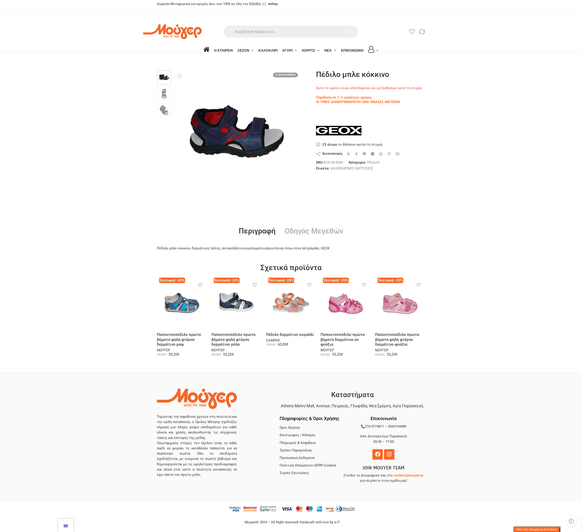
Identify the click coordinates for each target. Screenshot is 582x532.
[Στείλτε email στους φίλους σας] (397, 154)
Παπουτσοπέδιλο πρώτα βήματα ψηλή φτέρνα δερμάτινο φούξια (397, 339)
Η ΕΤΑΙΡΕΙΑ (223, 50)
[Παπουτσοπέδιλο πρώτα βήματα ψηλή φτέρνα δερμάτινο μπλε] (236, 304)
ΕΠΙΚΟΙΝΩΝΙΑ (352, 50)
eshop (273, 4)
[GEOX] (338, 130)
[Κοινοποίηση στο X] (348, 154)
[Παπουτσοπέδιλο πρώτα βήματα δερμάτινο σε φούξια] (346, 304)
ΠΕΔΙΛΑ (373, 163)
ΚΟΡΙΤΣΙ (308, 50)
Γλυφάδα (359, 405)
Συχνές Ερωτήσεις (294, 473)
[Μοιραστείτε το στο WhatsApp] (381, 154)
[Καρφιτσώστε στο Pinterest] (364, 154)
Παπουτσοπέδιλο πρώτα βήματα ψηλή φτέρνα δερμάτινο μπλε (233, 339)
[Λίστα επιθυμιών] (179, 76)
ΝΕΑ (328, 50)
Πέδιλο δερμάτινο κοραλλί (290, 334)
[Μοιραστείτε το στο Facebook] (356, 154)
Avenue (323, 405)
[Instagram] (389, 454)
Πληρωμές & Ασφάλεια (298, 443)
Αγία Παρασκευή (408, 405)
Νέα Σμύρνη (380, 405)
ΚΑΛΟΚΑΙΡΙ (268, 50)
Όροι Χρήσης (290, 428)
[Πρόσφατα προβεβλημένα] (571, 521)
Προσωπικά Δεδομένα (297, 458)
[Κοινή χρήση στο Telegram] (372, 154)
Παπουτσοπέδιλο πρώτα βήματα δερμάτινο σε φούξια (343, 339)
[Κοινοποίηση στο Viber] (389, 154)
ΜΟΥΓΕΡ (163, 350)
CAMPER (273, 340)
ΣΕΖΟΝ (243, 50)
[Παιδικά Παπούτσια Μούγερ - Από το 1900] (186, 31)
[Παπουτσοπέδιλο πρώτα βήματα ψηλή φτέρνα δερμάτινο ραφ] (182, 304)
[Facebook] (377, 454)
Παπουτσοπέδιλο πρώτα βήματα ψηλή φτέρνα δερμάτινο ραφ (179, 339)
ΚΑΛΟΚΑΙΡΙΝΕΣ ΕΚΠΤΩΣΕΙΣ (352, 168)
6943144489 (397, 426)
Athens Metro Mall (297, 405)
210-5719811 (374, 426)
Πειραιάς (340, 405)
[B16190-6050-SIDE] (164, 77)
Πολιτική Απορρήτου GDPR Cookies (308, 465)
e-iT (336, 522)
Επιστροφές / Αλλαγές (297, 435)
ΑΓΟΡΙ (287, 50)
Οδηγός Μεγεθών (314, 231)
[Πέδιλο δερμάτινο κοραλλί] (291, 304)
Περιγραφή (257, 231)
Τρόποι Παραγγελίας (296, 450)
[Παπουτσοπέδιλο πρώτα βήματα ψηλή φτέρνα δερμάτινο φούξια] (400, 304)
